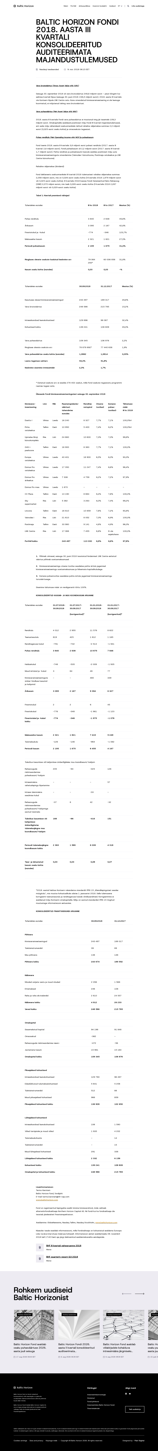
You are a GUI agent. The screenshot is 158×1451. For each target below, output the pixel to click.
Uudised (112, 6)
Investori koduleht (100, 6)
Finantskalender (93, 1408)
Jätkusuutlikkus (84, 6)
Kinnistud (91, 1398)
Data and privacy (36, 1440)
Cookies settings (20, 1440)
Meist (66, 6)
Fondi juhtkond (93, 1401)
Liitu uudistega (138, 6)
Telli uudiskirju (135, 1409)
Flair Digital (139, 1440)
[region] (79, 237)
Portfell (73, 6)
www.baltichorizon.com (47, 1200)
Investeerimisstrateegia (96, 1395)
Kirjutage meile (51, 1440)
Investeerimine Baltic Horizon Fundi (100, 1405)
